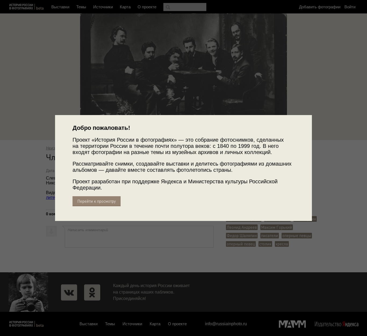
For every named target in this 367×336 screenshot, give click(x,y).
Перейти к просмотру (96, 201)
